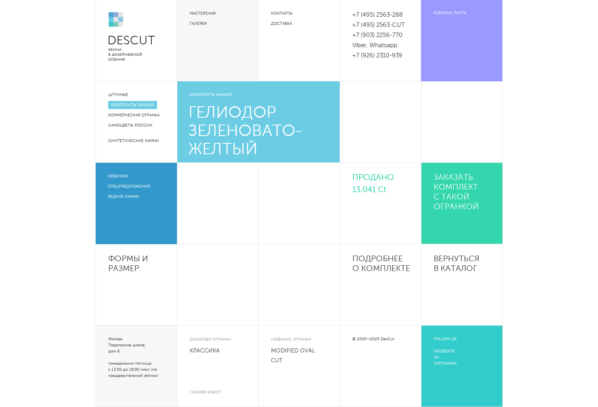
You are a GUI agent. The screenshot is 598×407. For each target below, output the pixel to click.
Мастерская (203, 13)
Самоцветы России (130, 125)
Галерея (198, 24)
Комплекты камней (132, 105)
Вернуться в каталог (456, 264)
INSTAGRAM (445, 363)
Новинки (118, 176)
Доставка (281, 24)
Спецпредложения (129, 186)
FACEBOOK (444, 351)
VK (436, 357)
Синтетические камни (133, 141)
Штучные (118, 95)
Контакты (281, 13)
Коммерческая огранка (133, 115)
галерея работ (205, 392)
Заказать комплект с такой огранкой (456, 192)
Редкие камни (123, 197)
